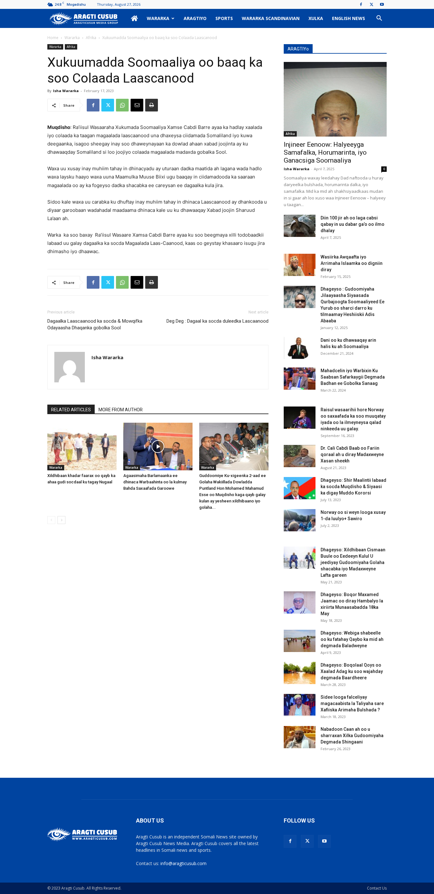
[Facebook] (361, 4)
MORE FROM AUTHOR (120, 409)
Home (52, 37)
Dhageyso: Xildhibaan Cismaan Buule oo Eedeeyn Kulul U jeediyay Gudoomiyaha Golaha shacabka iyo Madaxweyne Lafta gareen (353, 562)
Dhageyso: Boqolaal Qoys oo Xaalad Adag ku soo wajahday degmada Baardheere (352, 671)
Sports (224, 18)
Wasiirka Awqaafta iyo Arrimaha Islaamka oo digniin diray (352, 263)
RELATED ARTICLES (71, 409)
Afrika (91, 37)
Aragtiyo (195, 18)
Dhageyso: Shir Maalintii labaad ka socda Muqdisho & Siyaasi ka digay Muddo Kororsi (353, 486)
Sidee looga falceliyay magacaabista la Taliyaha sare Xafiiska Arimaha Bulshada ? (352, 703)
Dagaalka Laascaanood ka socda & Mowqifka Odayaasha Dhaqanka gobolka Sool (94, 324)
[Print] (151, 105)
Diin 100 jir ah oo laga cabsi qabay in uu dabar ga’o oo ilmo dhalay (352, 224)
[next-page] (61, 520)
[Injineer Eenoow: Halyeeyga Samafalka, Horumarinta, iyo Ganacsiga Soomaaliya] (335, 99)
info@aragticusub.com (183, 863)
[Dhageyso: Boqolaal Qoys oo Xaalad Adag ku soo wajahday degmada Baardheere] (299, 673)
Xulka (316, 18)
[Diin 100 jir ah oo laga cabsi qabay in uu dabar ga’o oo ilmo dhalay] (299, 226)
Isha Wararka (66, 90)
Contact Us (377, 888)
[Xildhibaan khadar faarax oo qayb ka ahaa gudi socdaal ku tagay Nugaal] (82, 446)
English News (348, 18)
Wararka (158, 18)
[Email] (137, 105)
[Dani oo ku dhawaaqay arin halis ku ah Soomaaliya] (299, 348)
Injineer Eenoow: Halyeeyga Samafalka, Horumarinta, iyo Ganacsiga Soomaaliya (325, 152)
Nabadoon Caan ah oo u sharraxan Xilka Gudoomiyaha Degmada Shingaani (352, 735)
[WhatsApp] (122, 105)
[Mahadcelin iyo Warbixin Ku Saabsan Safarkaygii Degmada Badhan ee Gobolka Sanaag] (299, 378)
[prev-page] (51, 520)
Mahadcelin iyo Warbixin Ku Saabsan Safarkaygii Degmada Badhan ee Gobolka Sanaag (353, 377)
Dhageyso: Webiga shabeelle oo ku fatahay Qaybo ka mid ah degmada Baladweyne (352, 639)
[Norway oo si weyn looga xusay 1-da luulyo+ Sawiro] (299, 520)
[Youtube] (382, 4)
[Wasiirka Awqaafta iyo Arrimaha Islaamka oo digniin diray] (299, 265)
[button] (379, 19)
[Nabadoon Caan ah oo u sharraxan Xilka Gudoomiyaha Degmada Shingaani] (299, 737)
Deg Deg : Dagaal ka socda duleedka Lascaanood (217, 321)
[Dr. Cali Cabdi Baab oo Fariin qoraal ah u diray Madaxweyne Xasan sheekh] (299, 456)
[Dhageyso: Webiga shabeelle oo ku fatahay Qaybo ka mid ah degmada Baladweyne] (299, 641)
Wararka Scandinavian (271, 18)
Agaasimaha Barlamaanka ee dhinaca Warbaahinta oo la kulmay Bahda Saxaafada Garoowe (154, 482)
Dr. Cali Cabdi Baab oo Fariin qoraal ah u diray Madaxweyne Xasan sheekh (352, 454)
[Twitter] (371, 4)
